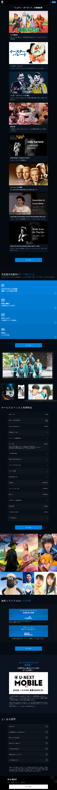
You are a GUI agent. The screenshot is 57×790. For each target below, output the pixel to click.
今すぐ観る (28, 260)
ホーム (9, 782)
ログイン (53, 2)
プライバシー (17, 782)
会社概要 (12, 782)
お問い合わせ (23, 782)
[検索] (50, 2)
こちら (29, 448)
